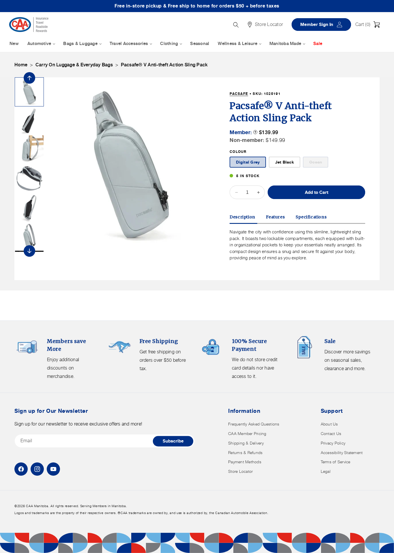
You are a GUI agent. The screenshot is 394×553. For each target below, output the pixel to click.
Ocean (318, 163)
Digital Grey (248, 162)
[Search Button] (236, 24)
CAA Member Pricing (247, 433)
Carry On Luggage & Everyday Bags (74, 65)
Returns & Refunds (245, 452)
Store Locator (240, 471)
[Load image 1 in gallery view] (29, 92)
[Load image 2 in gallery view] (29, 120)
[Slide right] (29, 251)
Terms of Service (335, 461)
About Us (329, 423)
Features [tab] (275, 217)
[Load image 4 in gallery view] (29, 178)
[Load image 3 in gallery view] (29, 149)
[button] (369, 24)
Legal (326, 471)
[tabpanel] (297, 245)
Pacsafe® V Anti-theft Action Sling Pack (164, 65)
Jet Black (284, 162)
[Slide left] (29, 78)
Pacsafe (239, 93)
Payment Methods (244, 461)
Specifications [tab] (311, 217)
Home (20, 65)
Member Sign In (323, 24)
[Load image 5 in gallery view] (29, 207)
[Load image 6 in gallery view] (29, 236)
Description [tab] (242, 217)
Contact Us (331, 433)
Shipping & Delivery (246, 442)
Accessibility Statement (342, 452)
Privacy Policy (333, 442)
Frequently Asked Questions (253, 423)
